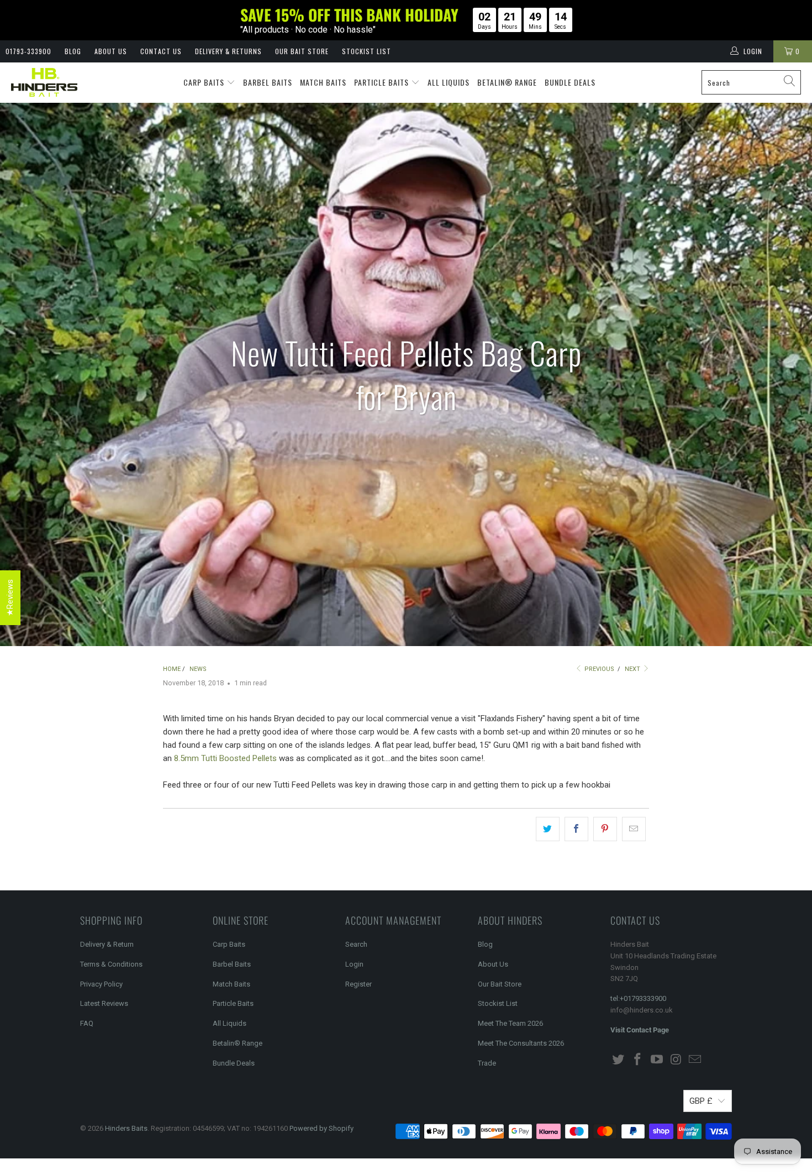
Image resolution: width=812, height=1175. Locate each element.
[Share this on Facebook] (576, 829)
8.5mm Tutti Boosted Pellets (225, 758)
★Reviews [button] (10, 597)
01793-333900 (28, 51)
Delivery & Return (107, 944)
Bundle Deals (570, 82)
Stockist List (366, 51)
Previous (598, 669)
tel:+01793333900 (638, 998)
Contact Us (161, 51)
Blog (73, 51)
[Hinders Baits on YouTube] (656, 1060)
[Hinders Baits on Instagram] (676, 1060)
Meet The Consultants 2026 (521, 1043)
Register (358, 984)
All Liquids (449, 82)
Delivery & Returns (228, 51)
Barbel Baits (267, 82)
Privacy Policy (101, 984)
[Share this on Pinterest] (605, 829)
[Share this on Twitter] (548, 829)
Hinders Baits (126, 1128)
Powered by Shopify (321, 1128)
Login (354, 964)
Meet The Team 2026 (510, 1023)
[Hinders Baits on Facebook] (638, 1060)
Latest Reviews (104, 1003)
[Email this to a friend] (634, 829)
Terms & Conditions (111, 964)
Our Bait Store (302, 51)
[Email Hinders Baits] (695, 1060)
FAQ (86, 1023)
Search (356, 944)
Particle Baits (382, 82)
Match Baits (323, 82)
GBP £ (701, 1101)
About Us (110, 51)
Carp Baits (204, 82)
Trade (487, 1063)
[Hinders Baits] (44, 82)
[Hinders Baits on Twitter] (618, 1060)
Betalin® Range (507, 82)
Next (633, 669)
